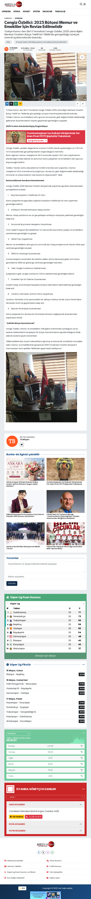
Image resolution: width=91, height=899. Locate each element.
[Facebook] (39, 852)
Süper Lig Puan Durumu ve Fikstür (21, 872)
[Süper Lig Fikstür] (83, 664)
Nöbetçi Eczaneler (15, 860)
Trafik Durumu (55, 866)
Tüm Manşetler (55, 872)
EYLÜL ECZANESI (17, 824)
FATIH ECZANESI (17, 830)
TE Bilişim (24, 439)
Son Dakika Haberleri (16, 878)
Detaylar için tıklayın (45, 655)
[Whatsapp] (52, 852)
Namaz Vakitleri (14, 866)
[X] (43, 852)
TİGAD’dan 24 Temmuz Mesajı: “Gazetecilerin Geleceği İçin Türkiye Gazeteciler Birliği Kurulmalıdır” (63, 516)
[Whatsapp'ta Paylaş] (16, 104)
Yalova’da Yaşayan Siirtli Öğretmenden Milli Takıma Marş (64, 547)
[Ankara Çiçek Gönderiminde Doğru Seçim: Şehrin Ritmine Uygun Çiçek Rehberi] (25, 469)
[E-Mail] (22, 445)
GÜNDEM (6, 11)
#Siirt (8, 42)
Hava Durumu (55, 860)
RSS (23, 888)
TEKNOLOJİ (60, 11)
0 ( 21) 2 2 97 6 (35, 816)
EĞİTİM (36, 11)
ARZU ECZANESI (17, 804)
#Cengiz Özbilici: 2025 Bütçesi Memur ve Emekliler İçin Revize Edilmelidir (41, 42)
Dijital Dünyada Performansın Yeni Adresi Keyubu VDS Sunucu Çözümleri (25, 515)
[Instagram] (48, 852)
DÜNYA (16, 11)
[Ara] (81, 4)
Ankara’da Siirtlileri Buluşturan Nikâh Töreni (23, 547)
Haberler (8, 18)
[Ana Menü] (84, 4)
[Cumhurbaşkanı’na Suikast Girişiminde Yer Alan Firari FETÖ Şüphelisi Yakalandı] (66, 469)
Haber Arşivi (55, 878)
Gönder (12, 583)
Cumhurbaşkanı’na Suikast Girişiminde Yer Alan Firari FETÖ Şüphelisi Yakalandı (64, 483)
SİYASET (26, 11)
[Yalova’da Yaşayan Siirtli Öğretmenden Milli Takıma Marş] (66, 533)
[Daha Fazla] (20, 104)
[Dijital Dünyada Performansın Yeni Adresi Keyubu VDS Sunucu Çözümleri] (25, 501)
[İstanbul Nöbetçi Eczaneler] (83, 789)
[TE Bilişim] (12, 441)
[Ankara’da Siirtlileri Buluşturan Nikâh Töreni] (25, 533)
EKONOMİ (47, 11)
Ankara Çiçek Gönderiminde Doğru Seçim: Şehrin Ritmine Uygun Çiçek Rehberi (22, 484)
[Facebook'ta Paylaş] (7, 104)
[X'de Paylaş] (11, 104)
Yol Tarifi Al (17, 816)
